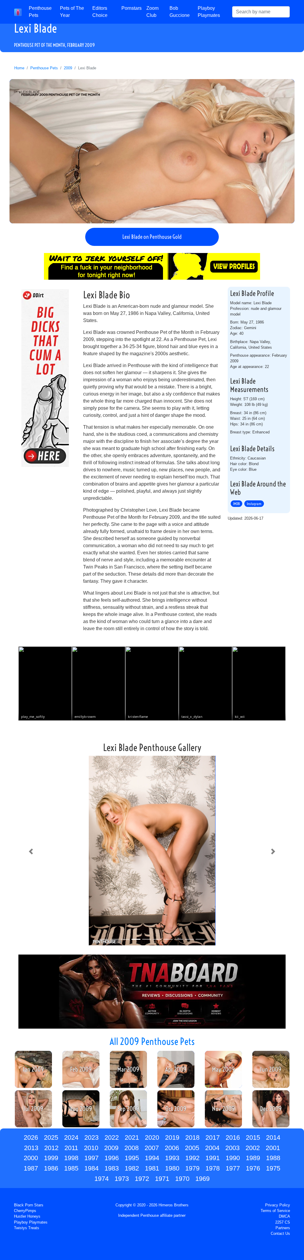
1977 (233, 1168)
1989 (253, 1158)
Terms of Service (275, 1210)
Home (19, 68)
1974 (101, 1178)
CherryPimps (25, 1210)
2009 (68, 68)
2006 (172, 1148)
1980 (172, 1168)
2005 (192, 1148)
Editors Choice (99, 12)
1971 (162, 1178)
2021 (132, 1137)
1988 (273, 1158)
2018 (192, 1137)
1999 (51, 1158)
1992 (192, 1158)
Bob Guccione (180, 12)
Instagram (254, 503)
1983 (111, 1168)
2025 (51, 1137)
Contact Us (280, 1233)
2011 (71, 1148)
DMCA (284, 1216)
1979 (192, 1168)
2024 (71, 1137)
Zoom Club (152, 12)
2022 (111, 1137)
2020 (152, 1137)
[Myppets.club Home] (18, 12)
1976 (253, 1168)
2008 (131, 1148)
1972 (142, 1178)
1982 (132, 1168)
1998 (71, 1158)
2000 (31, 1158)
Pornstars (131, 8)
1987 (31, 1168)
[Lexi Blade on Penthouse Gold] (152, 151)
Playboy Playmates (209, 12)
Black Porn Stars (28, 1205)
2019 (172, 1137)
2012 (51, 1148)
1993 (172, 1158)
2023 (91, 1137)
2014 (273, 1137)
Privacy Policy (277, 1205)
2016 (233, 1137)
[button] (31, 852)
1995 (132, 1158)
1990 (233, 1158)
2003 (232, 1148)
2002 (253, 1148)
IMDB (236, 503)
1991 (212, 1158)
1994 (152, 1158)
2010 (91, 1148)
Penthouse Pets (40, 12)
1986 (51, 1168)
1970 (182, 1178)
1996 (111, 1158)
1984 (91, 1168)
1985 (71, 1168)
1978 (212, 1168)
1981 (152, 1168)
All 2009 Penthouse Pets (152, 1041)
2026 (31, 1137)
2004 (212, 1148)
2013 (31, 1148)
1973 (122, 1178)
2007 (152, 1148)
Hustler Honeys (27, 1216)
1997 (91, 1158)
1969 (202, 1178)
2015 (253, 1137)
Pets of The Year (72, 12)
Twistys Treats (26, 1228)
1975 (273, 1168)
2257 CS (282, 1222)
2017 (212, 1137)
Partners (283, 1228)
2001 (273, 1148)
